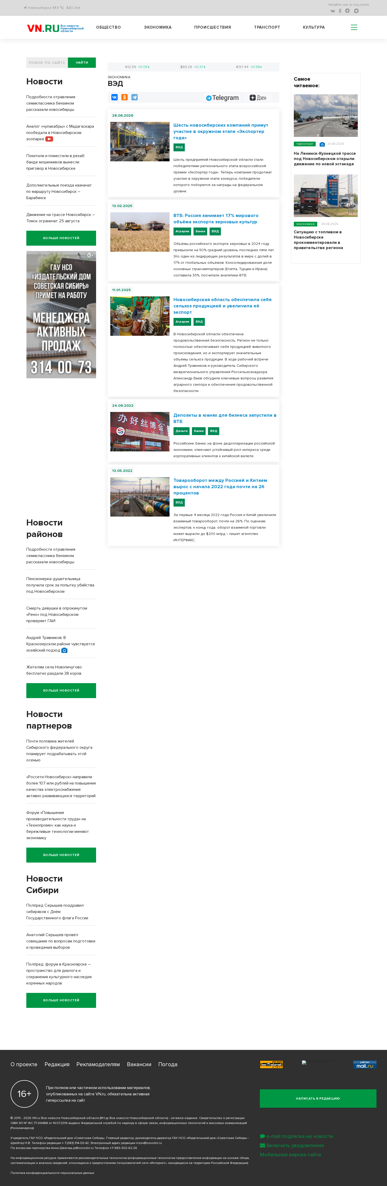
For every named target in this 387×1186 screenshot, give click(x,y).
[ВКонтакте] (114, 97)
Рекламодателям (98, 1064)
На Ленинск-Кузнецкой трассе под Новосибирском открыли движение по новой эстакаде (325, 159)
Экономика (158, 27)
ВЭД (179, 147)
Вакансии (139, 1064)
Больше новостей (61, 238)
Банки (200, 231)
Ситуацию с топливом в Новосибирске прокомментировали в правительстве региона (318, 239)
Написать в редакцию (318, 1099)
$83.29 (193, 67)
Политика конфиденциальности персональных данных (52, 1173)
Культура (314, 27)
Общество (108, 27)
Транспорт (267, 27)
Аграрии (182, 231)
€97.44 (249, 67)
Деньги (181, 431)
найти (82, 63)
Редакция (57, 1064)
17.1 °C (58, 8)
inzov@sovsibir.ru (149, 1143)
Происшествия (212, 27)
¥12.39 (137, 67)
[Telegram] (134, 97)
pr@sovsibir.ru (83, 1148)
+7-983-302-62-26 (123, 1148)
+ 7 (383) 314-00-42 (75, 1143)
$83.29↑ (73, 8)
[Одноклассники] (124, 97)
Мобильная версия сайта (290, 1155)
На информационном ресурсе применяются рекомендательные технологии (69, 1158)
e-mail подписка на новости (299, 1136)
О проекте (24, 1064)
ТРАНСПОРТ (304, 144)
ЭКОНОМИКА (305, 224)
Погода (167, 1064)
